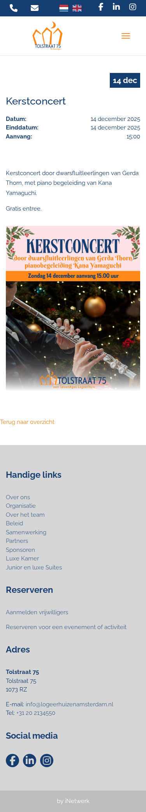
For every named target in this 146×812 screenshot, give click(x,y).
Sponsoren (20, 549)
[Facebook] (101, 7)
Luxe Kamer (22, 558)
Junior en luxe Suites (34, 567)
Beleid (14, 523)
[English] (77, 8)
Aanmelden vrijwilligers (37, 612)
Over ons (18, 497)
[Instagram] (132, 7)
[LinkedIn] (116, 7)
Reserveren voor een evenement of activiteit (66, 627)
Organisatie (21, 505)
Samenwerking (26, 532)
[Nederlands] (64, 8)
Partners (17, 540)
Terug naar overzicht (27, 422)
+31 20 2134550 (35, 712)
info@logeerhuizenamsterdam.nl (69, 704)
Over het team (25, 514)
